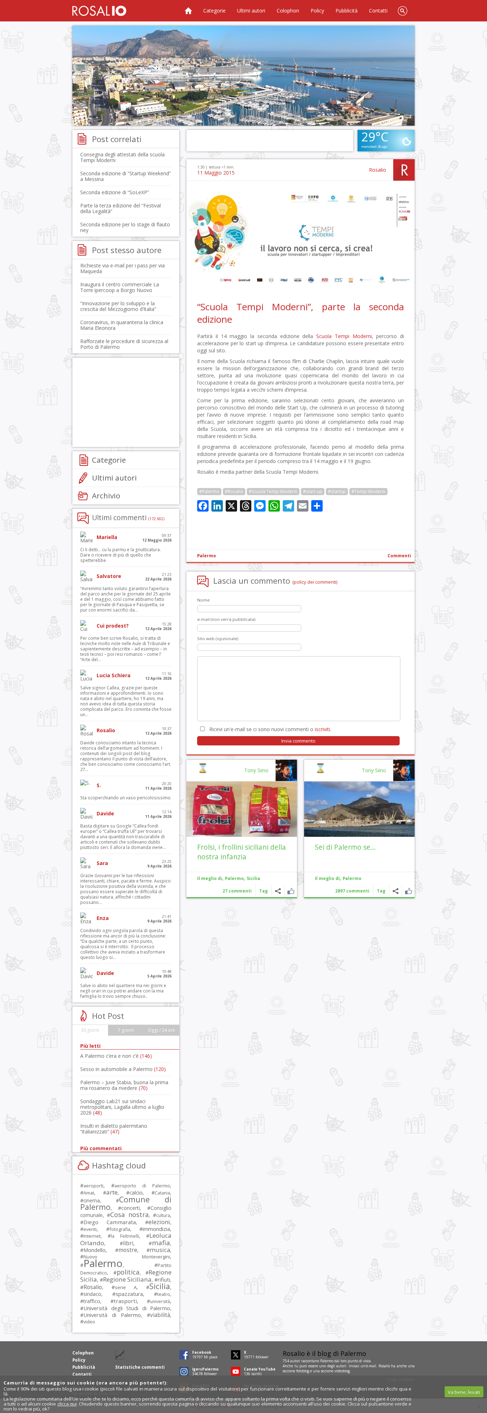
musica (160, 1250)
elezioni (159, 1222)
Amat (88, 1193)
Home (188, 10)
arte (112, 1192)
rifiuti (164, 1279)
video (89, 1321)
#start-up (312, 491)
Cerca (402, 10)
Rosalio (377, 169)
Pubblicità (346, 10)
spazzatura (129, 1293)
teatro (163, 1294)
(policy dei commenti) (315, 582)
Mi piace (408, 891)
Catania (162, 1193)
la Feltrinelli (125, 1236)
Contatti (378, 10)
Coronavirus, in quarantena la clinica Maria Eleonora (121, 325)
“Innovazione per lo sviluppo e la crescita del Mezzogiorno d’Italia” (118, 306)
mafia (161, 1242)
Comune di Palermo (125, 1203)
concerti (130, 1208)
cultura (163, 1215)
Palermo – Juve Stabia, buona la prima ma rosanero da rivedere (124, 1085)
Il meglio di (327, 878)
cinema (91, 1200)
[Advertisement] (243, 76)
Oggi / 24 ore (161, 1030)
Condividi (395, 891)
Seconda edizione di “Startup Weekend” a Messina (125, 176)
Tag (381, 891)
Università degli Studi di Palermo (126, 1308)
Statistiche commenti (140, 1367)
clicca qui (67, 1404)
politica (128, 1272)
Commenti (399, 556)
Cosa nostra (129, 1214)
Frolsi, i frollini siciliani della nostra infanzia (241, 851)
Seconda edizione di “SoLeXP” (114, 192)
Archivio (106, 496)
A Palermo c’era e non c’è (116, 1055)
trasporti (125, 1300)
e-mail (371, 1365)
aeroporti (93, 1185)
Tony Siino (374, 770)
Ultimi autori (251, 10)
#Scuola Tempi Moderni (273, 491)
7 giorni (126, 1030)
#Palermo (209, 491)
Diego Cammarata (109, 1222)
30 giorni (90, 1030)
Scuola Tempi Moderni (344, 336)
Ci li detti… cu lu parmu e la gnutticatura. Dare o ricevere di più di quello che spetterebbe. (120, 555)
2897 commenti (352, 891)
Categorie (214, 10)
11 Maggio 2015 (216, 172)
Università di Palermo (112, 1314)
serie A (126, 1287)
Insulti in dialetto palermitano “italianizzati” (113, 1128)
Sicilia (253, 878)
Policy (317, 10)
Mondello (94, 1250)
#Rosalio (234, 491)
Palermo (206, 556)
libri (128, 1243)
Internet (92, 1236)
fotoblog (302, 1370)
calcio (136, 1192)
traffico (91, 1301)
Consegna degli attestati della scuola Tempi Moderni (122, 157)
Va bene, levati (464, 1392)
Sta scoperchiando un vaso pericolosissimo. (125, 798)
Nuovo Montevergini (126, 1256)
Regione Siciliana (127, 1279)
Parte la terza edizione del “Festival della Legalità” (120, 208)
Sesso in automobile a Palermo (123, 1069)
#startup (337, 491)
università (160, 1301)
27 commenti (237, 891)
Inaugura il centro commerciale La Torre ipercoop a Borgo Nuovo (119, 287)
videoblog (342, 1370)
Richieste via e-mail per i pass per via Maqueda (122, 268)
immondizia (156, 1228)
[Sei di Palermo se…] (359, 809)
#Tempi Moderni (368, 491)
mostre (127, 1250)
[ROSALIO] (99, 10)
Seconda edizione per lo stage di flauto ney (125, 227)
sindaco (92, 1294)
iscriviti (322, 729)
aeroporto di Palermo (142, 1186)
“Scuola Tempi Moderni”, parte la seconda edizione (300, 313)
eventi (90, 1229)
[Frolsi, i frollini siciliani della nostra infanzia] (241, 809)
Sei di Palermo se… (345, 847)
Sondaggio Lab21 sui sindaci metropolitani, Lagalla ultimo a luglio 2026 (122, 1107)
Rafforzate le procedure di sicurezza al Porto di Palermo (124, 344)
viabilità (160, 1315)
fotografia (119, 1229)
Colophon (288, 10)
